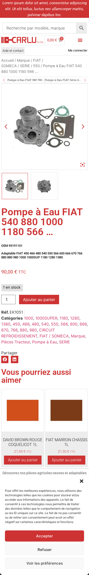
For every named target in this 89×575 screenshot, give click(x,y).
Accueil (7, 60)
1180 (64, 318)
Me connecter (77, 50)
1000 (28, 318)
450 (16, 324)
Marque (23, 60)
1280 (74, 318)
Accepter (44, 536)
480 (35, 324)
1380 (5, 324)
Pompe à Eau (44, 341)
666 (83, 324)
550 (36, 66)
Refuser (45, 549)
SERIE (25, 66)
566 (64, 324)
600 (73, 324)
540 (45, 324)
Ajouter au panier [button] (23, 460)
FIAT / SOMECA (54, 335)
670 (4, 330)
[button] (81, 481)
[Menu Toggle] (80, 40)
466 (25, 324)
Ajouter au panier (39, 299)
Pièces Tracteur (15, 341)
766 (14, 330)
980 (33, 330)
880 (23, 330)
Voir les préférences (44, 563)
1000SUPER (46, 318)
